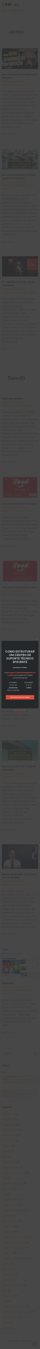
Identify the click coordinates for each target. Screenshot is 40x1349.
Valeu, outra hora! (20, 710)
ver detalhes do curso (20, 697)
